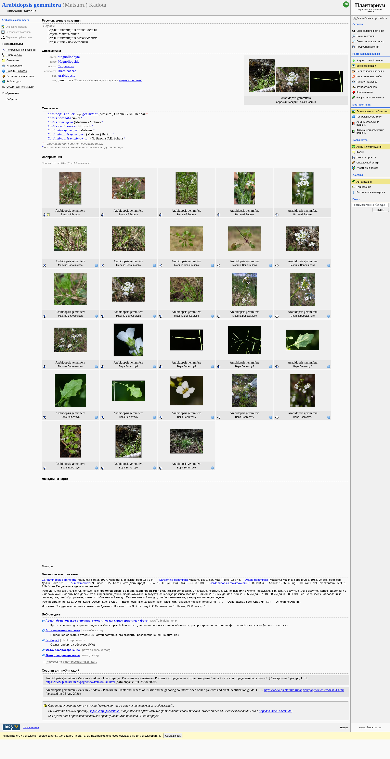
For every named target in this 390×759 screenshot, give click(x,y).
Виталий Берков (70, 214)
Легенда (47, 566)
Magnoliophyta (69, 57)
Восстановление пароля (370, 192)
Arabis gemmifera (256, 579)
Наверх (344, 727)
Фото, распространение (63, 649)
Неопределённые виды (370, 71)
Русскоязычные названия (21, 49)
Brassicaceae (67, 71)
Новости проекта (366, 157)
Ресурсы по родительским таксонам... (72, 661)
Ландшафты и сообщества (372, 111)
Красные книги (364, 92)
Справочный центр (367, 162)
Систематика (14, 55)
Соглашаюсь (173, 735)
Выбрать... (12, 99)
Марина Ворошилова (70, 265)
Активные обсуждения (369, 146)
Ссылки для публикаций (20, 86)
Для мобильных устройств (371, 18)
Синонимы (12, 60)
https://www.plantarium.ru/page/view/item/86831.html (80, 682)
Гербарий (52, 640)
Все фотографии (366, 65)
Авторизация (364, 181)
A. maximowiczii (81, 583)
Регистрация (363, 187)
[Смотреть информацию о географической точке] (96, 265)
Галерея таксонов (366, 81)
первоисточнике (130, 80)
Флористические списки (370, 97)
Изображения (14, 65)
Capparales (66, 66)
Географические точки (369, 116)
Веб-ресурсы (14, 81)
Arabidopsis (66, 75)
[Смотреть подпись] (44, 215)
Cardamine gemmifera (173, 579)
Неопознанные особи (369, 76)
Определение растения (370, 30)
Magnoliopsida (68, 61)
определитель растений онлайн (370, 7)
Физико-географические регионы (370, 131)
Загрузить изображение (370, 60)
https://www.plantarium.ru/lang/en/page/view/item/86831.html (304, 690)
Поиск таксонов (365, 36)
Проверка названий (367, 46)
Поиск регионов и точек (370, 41)
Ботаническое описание (20, 76)
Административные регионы (367, 123)
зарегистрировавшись (105, 711)
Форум (360, 152)
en (346, 4)
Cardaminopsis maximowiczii (228, 583)
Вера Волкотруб (128, 366)
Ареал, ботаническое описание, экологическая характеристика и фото (97, 620)
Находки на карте (16, 71)
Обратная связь (31, 727)
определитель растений (275, 711)
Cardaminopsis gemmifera (59, 579)
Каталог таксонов (366, 87)
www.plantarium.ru (370, 727)
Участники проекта (367, 168)
